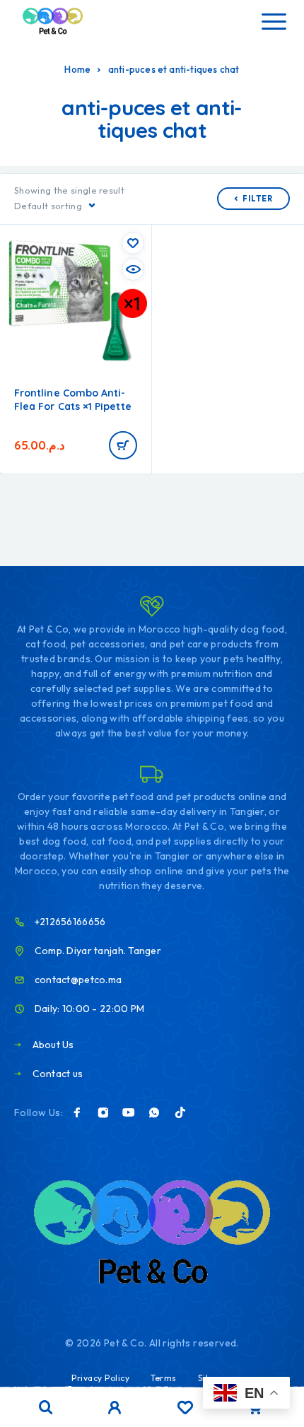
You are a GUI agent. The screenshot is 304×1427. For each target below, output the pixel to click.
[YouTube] (128, 1112)
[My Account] (115, 1409)
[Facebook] (77, 1112)
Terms (164, 1378)
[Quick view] (133, 269)
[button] (123, 445)
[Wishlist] (185, 1409)
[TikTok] (180, 1112)
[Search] (46, 1407)
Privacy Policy (100, 1378)
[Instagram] (103, 1112)
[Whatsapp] (154, 1112)
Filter (257, 199)
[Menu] (273, 21)
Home (77, 69)
